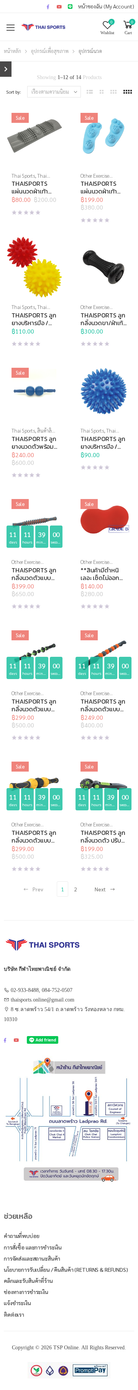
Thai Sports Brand (29, 178)
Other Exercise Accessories (94, 178)
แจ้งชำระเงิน (17, 1302)
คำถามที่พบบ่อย (21, 1235)
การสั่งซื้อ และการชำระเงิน (33, 1247)
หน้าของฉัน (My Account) (106, 6)
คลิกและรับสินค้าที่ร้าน (28, 1280)
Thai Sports (23, 175)
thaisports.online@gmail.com (42, 1000)
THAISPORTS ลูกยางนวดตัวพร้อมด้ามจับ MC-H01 (34, 446)
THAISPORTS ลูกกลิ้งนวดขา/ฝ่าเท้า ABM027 (103, 323)
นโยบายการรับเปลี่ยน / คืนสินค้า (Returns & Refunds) (66, 1269)
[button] (35, 159)
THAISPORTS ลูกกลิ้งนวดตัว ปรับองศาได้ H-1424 (102, 840)
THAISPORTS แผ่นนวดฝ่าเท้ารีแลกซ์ (30, 191)
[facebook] (48, 6)
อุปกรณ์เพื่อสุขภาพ (50, 51)
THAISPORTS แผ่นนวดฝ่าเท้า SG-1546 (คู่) (98, 191)
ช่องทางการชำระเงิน (26, 1291)
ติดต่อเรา (14, 1314)
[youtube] (59, 6)
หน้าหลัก (12, 51)
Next (100, 889)
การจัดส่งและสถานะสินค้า (32, 1258)
